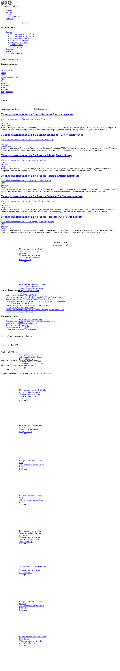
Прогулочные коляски (19, 43)
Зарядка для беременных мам (17, 327)
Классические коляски (19, 40)
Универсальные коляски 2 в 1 (22, 36)
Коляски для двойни (18, 47)
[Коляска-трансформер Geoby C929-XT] (31, 432)
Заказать (4, 123)
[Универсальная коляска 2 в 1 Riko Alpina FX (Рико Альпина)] (31, 399)
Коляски (9, 32)
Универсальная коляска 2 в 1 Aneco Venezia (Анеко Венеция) (40, 175)
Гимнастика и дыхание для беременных (22, 329)
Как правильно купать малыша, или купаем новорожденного (30, 321)
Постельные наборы (14, 53)
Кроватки (9, 49)
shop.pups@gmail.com (11, 365)
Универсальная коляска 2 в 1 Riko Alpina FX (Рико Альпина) (32, 391)
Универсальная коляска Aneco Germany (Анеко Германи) (37, 114)
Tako (3, 83)
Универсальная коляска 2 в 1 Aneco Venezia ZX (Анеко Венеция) (42, 196)
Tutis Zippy (5, 90)
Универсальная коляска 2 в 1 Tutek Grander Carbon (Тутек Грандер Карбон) (30, 357)
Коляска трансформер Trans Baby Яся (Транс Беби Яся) (27, 305)
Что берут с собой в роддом (17, 325)
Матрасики (10, 51)
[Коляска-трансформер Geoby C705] (31, 326)
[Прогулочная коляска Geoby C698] (31, 467)
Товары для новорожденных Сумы (37, 373)
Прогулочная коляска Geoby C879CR (20, 308)
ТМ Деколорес (7, 92)
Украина (4, 94)
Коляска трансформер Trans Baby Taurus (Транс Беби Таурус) (32, 285)
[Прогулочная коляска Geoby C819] (31, 502)
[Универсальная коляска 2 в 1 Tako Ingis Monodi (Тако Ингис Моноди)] (31, 260)
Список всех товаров (9, 59)
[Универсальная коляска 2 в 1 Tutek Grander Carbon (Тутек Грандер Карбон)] (31, 365)
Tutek (3, 87)
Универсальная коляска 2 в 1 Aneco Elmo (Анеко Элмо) (36, 155)
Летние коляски (16, 45)
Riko (3, 79)
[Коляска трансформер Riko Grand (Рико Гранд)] (31, 643)
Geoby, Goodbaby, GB (9, 77)
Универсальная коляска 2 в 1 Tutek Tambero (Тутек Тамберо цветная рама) (35, 301)
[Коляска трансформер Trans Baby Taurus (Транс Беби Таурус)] (31, 293)
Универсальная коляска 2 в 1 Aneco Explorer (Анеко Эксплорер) (42, 134)
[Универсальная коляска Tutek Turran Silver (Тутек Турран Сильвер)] (31, 542)
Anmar (3, 75)
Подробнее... (6, 125)
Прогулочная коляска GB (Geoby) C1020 (22, 303)
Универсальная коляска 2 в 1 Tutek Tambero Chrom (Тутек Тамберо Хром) (35, 310)
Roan (3, 81)
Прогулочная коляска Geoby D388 (19, 312)
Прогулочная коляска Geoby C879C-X (21, 295)
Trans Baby (5, 85)
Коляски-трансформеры (19, 38)
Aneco (3, 73)
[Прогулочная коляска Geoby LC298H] (31, 608)
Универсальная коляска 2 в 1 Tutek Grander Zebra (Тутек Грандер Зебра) (34, 297)
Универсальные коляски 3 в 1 (22, 34)
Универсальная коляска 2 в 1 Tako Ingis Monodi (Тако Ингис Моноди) (31, 251)
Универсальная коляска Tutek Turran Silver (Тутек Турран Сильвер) (31, 533)
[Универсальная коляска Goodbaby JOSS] (31, 573)
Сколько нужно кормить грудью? (19, 323)
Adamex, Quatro (7, 71)
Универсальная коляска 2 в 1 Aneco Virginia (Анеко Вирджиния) (42, 216)
